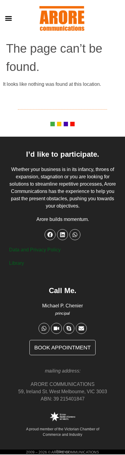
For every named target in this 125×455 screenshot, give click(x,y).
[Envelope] (81, 328)
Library (16, 263)
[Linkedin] (62, 234)
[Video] (56, 328)
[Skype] (68, 328)
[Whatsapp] (44, 328)
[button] (8, 18)
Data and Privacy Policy (35, 249)
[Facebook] (50, 234)
